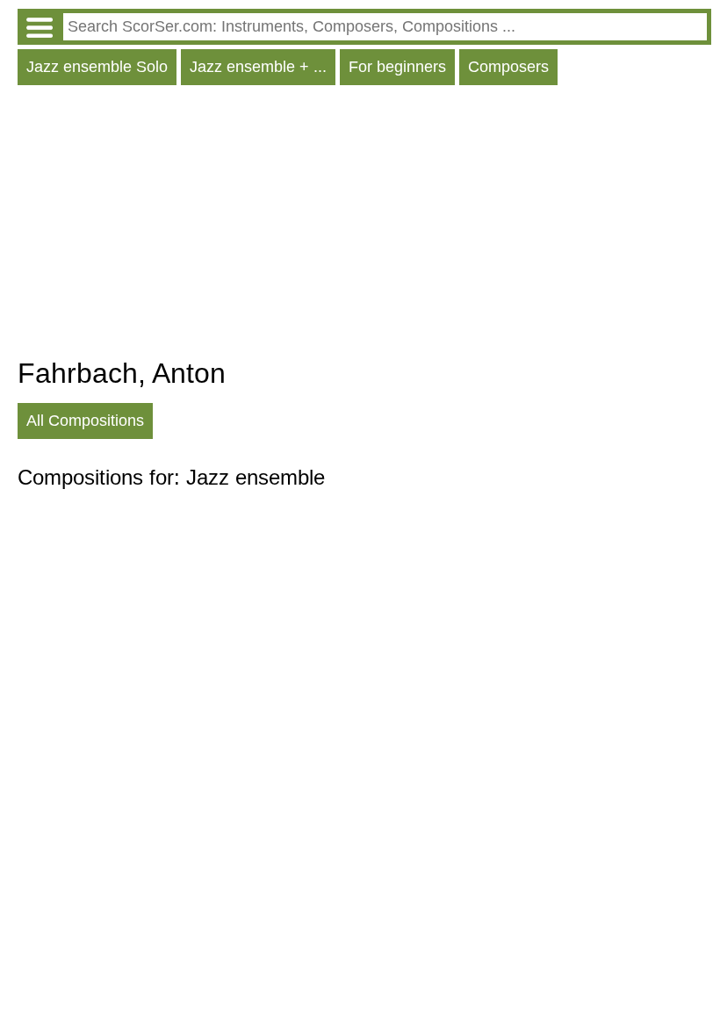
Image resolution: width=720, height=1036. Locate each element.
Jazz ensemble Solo (97, 67)
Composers (508, 67)
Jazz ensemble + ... (258, 67)
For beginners (397, 67)
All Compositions (85, 420)
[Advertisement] (364, 226)
